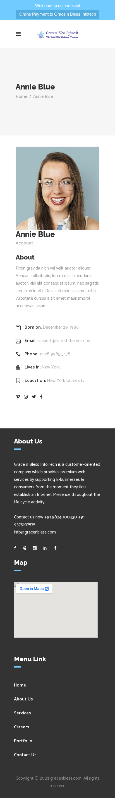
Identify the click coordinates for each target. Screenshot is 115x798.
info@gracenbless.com (35, 532)
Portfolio (23, 741)
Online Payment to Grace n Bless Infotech (57, 14)
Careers (21, 727)
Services (22, 713)
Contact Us (25, 755)
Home (21, 96)
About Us (23, 699)
